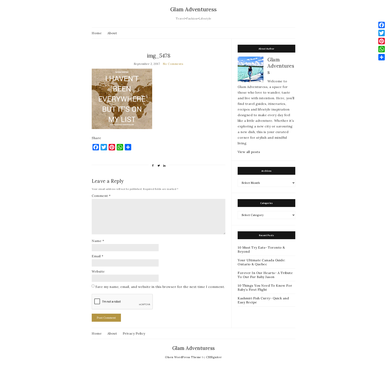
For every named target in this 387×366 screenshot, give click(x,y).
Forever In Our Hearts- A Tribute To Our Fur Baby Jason (265, 275)
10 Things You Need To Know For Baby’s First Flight (265, 287)
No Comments (173, 64)
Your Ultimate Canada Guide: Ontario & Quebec (261, 262)
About (112, 33)
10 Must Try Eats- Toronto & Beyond (261, 249)
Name (98, 241)
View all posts (249, 152)
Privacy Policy (134, 333)
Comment (101, 196)
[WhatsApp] (382, 49)
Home (97, 33)
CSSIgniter (214, 357)
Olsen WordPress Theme (183, 357)
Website (98, 271)
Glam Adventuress (193, 9)
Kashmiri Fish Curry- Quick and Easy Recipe (263, 300)
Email (97, 256)
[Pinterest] (382, 41)
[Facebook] (382, 25)
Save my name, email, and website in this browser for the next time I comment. (160, 287)
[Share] (382, 57)
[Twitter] (382, 33)
